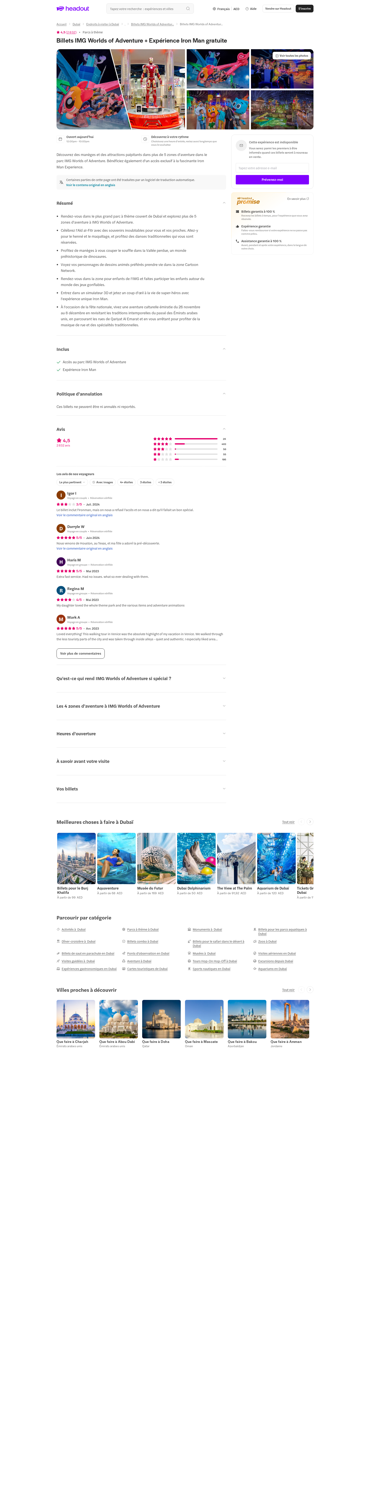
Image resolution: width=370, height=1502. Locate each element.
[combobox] (150, 8)
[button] (121, 89)
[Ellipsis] (125, 25)
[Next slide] (310, 821)
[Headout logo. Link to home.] (73, 8)
